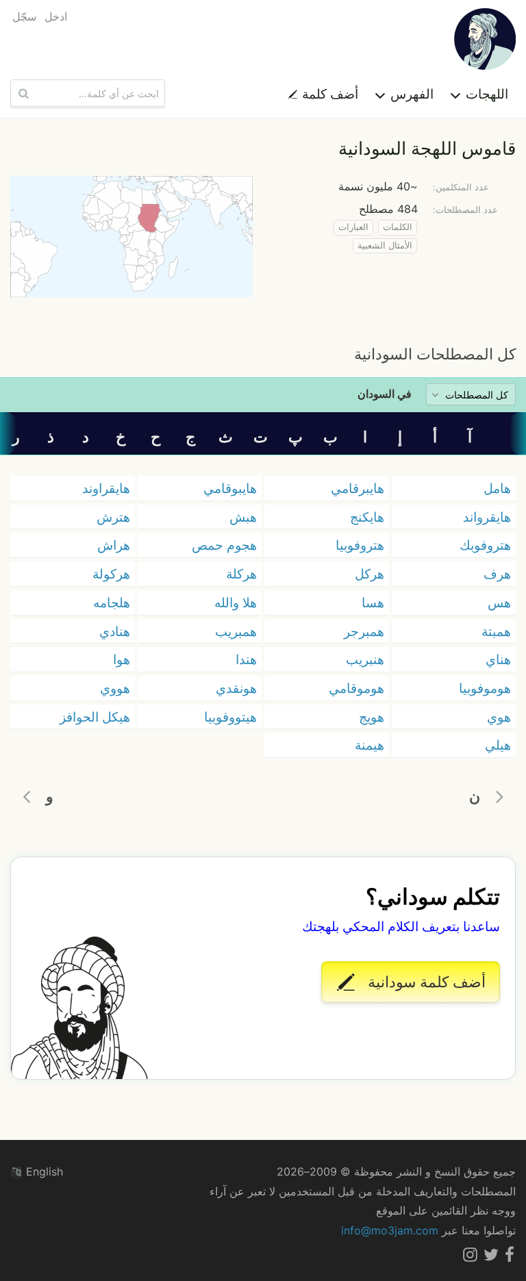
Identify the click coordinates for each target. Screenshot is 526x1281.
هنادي (114, 631)
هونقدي (236, 688)
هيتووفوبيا (230, 717)
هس (499, 602)
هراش (113, 545)
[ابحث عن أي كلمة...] (21, 93)
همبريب (236, 631)
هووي (115, 688)
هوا (121, 659)
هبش (243, 517)
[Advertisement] (263, 320)
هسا (373, 602)
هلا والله (235, 602)
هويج (371, 717)
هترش (113, 517)
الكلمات (397, 227)
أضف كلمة (328, 94)
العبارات (353, 227)
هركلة (241, 574)
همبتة (496, 631)
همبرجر (364, 631)
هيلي (498, 745)
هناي (498, 659)
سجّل (24, 16)
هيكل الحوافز (95, 717)
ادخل (56, 16)
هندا (246, 659)
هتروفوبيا (360, 545)
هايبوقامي (230, 488)
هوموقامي (356, 688)
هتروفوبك (485, 545)
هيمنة (369, 745)
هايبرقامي (357, 488)
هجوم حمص (224, 545)
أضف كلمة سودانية (425, 981)
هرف (497, 574)
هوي (499, 717)
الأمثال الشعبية (385, 245)
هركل (369, 574)
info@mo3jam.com (389, 1230)
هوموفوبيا (485, 688)
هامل (497, 488)
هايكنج (367, 517)
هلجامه (111, 602)
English (43, 1171)
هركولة (111, 574)
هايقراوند (106, 488)
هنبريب (365, 659)
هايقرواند (487, 517)
